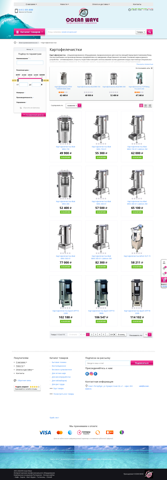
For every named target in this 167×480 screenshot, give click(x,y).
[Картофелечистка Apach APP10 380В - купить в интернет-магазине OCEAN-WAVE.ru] (101, 293)
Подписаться (142, 363)
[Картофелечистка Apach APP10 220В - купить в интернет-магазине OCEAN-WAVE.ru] (66, 293)
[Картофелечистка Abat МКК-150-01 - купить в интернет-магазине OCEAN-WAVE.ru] (101, 128)
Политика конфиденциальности (105, 459)
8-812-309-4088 (26, 9)
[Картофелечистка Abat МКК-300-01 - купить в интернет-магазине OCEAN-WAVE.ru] (101, 183)
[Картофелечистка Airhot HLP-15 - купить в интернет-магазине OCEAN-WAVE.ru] (137, 238)
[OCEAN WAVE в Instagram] (91, 374)
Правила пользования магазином (73, 459)
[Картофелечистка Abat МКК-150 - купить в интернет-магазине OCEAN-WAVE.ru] (66, 128)
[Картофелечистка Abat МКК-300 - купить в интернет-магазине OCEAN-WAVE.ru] (66, 183)
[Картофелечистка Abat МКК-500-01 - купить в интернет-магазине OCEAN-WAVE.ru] (66, 238)
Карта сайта (54, 459)
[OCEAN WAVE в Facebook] (95, 374)
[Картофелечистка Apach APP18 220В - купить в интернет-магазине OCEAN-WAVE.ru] (137, 293)
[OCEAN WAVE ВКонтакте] (87, 374)
